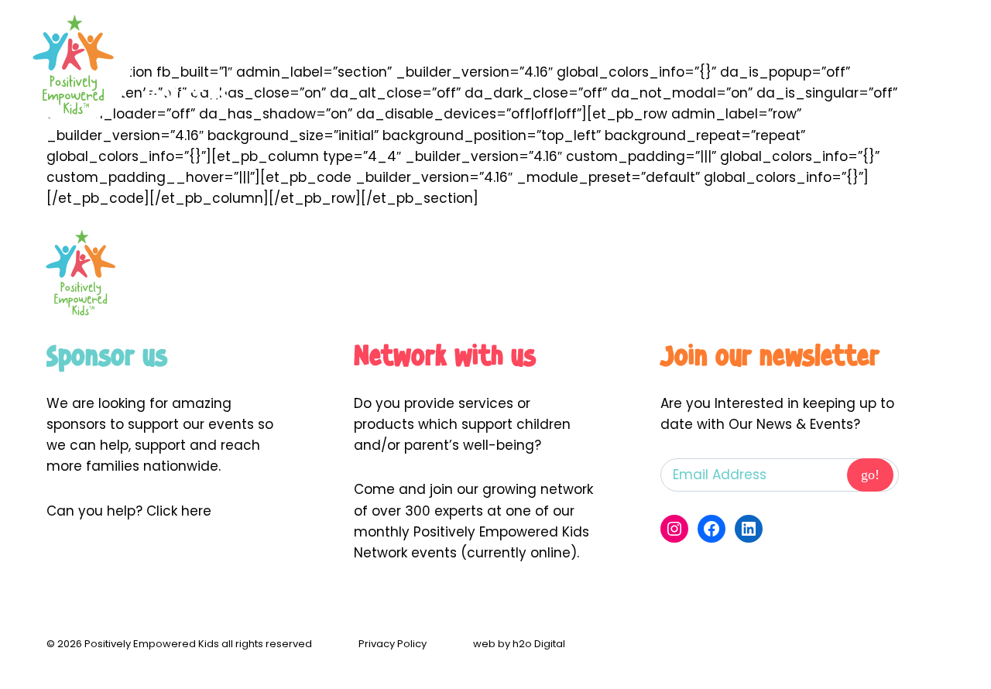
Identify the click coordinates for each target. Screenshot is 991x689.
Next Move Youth (321, 39)
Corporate (567, 39)
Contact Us (185, 93)
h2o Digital (539, 643)
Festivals (803, 39)
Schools (459, 39)
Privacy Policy (392, 643)
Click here (178, 511)
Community (687, 39)
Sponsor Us (920, 39)
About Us (177, 39)
